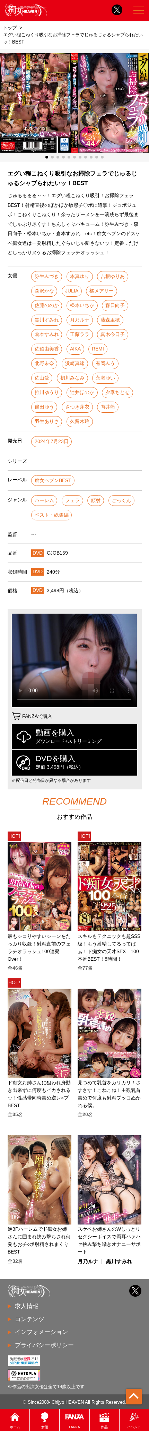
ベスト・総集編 (52, 515)
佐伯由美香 (47, 349)
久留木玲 (79, 421)
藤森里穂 (110, 320)
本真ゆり (79, 276)
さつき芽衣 (77, 407)
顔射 (95, 500)
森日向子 (115, 305)
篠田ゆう (44, 407)
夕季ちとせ (117, 392)
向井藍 (107, 407)
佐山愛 (42, 378)
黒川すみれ (47, 320)
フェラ (72, 500)
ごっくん (121, 500)
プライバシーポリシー (44, 1345)
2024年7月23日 (52, 441)
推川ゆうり (47, 392)
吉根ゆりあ (112, 276)
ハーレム (44, 500)
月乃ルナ (79, 320)
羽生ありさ (47, 421)
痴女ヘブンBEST (53, 480)
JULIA (71, 291)
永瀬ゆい (105, 378)
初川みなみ (72, 378)
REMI (98, 349)
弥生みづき (47, 276)
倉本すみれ (47, 334)
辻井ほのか (82, 392)
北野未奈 (44, 363)
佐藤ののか (47, 305)
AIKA (75, 349)
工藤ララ (79, 334)
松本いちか (82, 305)
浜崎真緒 (75, 363)
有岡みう (105, 363)
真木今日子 (112, 334)
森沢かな (44, 291)
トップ (10, 27)
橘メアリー (101, 291)
